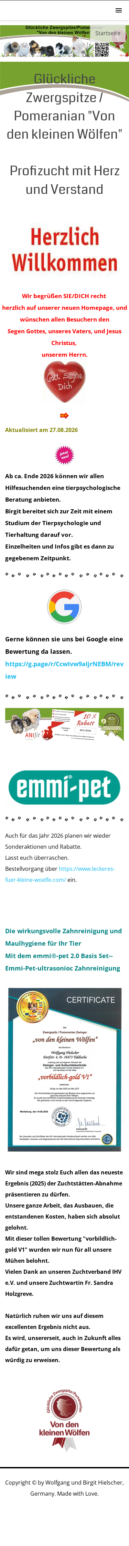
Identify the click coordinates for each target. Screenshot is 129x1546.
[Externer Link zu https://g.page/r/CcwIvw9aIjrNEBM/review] (64, 622)
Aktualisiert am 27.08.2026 (41, 430)
